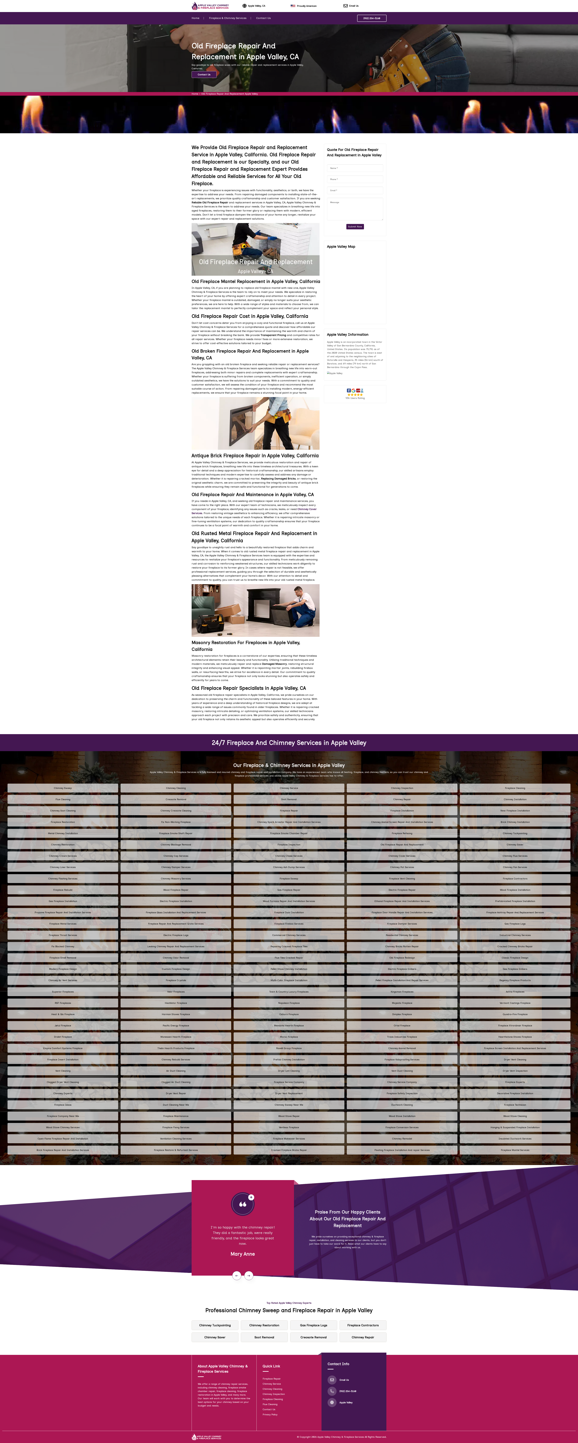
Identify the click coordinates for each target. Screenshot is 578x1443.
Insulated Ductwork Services (515, 1138)
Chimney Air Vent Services (62, 980)
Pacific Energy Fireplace (176, 1025)
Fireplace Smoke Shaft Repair (176, 833)
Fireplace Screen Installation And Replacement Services (515, 1048)
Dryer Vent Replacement (289, 1093)
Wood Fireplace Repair (175, 889)
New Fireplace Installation (515, 810)
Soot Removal (289, 799)
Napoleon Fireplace (289, 1003)
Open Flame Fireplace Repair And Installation (63, 1138)
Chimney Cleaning (176, 788)
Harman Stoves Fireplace (176, 1014)
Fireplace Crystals (176, 980)
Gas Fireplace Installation (63, 901)
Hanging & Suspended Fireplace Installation (515, 1127)
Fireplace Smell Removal (63, 957)
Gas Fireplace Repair (288, 889)
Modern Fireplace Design (63, 969)
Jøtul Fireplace (63, 1025)
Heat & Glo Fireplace (63, 1014)
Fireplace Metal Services (62, 923)
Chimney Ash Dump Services (289, 867)
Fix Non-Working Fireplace (176, 822)
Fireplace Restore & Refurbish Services (176, 1150)
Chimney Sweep (63, 788)
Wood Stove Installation (402, 1116)
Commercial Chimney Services (289, 935)
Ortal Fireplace (402, 1025)
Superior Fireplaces (63, 991)
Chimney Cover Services (402, 855)
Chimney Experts (62, 1093)
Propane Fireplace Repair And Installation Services (63, 912)
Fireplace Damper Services (402, 923)
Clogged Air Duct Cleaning (176, 1082)
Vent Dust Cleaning (402, 1070)
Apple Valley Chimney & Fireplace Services (340, 1436)
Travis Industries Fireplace (402, 1036)
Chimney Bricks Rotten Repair (402, 946)
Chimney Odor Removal (176, 957)
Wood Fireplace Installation (515, 889)
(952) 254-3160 (372, 18)
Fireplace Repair (289, 810)
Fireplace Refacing (402, 833)
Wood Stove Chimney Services (63, 1127)
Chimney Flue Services (515, 855)
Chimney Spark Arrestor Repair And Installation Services (289, 822)
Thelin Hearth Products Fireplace (175, 1048)
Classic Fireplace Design (515, 957)
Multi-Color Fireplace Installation (289, 980)
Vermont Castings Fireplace (515, 1003)
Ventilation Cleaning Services (176, 1138)
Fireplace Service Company (289, 1082)
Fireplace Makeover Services (289, 1138)
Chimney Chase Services (289, 855)
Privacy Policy (270, 1414)
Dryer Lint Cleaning (289, 1070)
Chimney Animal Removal (402, 1048)
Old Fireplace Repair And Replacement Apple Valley (229, 93)
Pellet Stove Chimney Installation (289, 969)
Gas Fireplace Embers (515, 969)
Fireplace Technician (515, 1104)
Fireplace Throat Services (63, 935)
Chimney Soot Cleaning (63, 810)
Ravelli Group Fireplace (289, 1048)
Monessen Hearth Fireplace (175, 1036)
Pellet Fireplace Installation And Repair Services (402, 980)
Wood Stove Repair (289, 1116)
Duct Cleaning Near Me (176, 1104)
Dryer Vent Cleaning (515, 1059)
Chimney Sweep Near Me (289, 1104)
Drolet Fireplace (63, 1036)
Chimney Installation (515, 799)
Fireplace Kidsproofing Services (402, 1059)
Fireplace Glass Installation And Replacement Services (176, 912)
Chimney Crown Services (63, 855)
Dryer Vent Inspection (515, 1070)
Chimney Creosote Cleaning (176, 810)
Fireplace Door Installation (289, 912)
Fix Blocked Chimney (62, 946)
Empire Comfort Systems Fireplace (62, 1048)
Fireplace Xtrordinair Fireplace (515, 1025)
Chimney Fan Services (515, 867)
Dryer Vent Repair (176, 1093)
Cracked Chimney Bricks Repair (515, 946)
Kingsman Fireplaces (402, 991)
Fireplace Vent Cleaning (402, 878)
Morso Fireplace (289, 1036)
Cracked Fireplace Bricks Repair (289, 1150)
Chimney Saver (515, 844)
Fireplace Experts (515, 1082)
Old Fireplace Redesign (402, 957)
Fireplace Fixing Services (175, 1127)
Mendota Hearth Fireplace (289, 1025)
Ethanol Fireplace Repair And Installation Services (402, 901)
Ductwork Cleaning (402, 1104)
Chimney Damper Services (176, 867)
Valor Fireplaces (176, 991)
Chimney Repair (402, 799)
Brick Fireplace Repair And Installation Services (63, 1150)
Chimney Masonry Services (176, 878)
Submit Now (355, 226)
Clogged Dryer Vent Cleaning (63, 1082)
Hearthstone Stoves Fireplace (515, 1036)
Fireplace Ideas (62, 1104)
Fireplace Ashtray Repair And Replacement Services (515, 912)
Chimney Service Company (402, 1082)
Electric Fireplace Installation (176, 901)
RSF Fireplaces (63, 1003)
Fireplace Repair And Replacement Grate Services (176, 923)
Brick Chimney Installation (515, 822)
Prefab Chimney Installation (289, 1059)
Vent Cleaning (62, 1070)
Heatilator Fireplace (176, 1003)
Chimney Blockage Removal (176, 844)
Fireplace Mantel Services (515, 1150)
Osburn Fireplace (289, 1014)
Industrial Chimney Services (515, 935)
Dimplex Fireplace (402, 1014)
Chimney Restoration (63, 844)
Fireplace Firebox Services (288, 923)
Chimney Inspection (402, 788)
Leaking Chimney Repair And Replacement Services (175, 946)
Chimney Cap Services (176, 855)
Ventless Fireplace (289, 1127)
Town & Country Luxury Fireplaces (289, 991)
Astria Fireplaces (515, 991)
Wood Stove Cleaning (515, 1116)
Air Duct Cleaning (175, 1070)
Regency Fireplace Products (515, 980)
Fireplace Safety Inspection (402, 1093)
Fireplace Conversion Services (402, 1127)
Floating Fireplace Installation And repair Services (402, 1150)
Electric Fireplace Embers (402, 969)
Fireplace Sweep (289, 878)
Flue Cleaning (63, 799)
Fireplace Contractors (515, 878)
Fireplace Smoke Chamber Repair (289, 833)
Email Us (354, 5)
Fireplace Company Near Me (63, 1116)
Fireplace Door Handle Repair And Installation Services (402, 912)
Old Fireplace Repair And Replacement (402, 844)
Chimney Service (289, 788)
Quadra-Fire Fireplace (515, 1014)
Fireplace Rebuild (62, 889)
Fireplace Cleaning (515, 788)
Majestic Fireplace (402, 1003)
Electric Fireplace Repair (402, 889)
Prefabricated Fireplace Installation (515, 901)
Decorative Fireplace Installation (515, 1093)
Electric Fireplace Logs (175, 935)
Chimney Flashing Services (62, 878)
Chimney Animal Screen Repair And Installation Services (402, 822)
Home (195, 18)
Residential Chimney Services (402, 935)
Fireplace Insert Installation (62, 1059)
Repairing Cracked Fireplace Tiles (289, 946)
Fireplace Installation (402, 810)
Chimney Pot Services (402, 867)
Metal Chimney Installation (63, 833)
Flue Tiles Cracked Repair (289, 957)
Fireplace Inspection (289, 844)
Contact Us (263, 18)
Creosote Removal (176, 799)
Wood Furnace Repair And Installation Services (289, 901)
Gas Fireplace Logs (515, 923)
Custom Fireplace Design (176, 969)
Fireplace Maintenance (175, 1116)
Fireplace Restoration (63, 822)
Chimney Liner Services (63, 867)
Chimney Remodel (402, 1138)
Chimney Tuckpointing (515, 833)
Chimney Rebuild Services (176, 1059)
